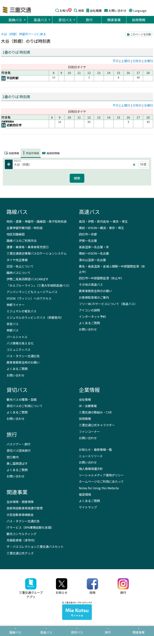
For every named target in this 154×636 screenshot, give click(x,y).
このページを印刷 (140, 34)
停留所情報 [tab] (32, 153)
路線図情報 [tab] (53, 153)
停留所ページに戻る (23, 34)
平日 (116, 61)
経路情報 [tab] (13, 153)
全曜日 (148, 61)
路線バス (15, 19)
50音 (143, 164)
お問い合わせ (118, 10)
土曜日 (125, 61)
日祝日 (137, 61)
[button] (24, 19)
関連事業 (114, 19)
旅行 (89, 19)
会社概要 (96, 10)
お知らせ (66, 10)
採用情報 (138, 19)
